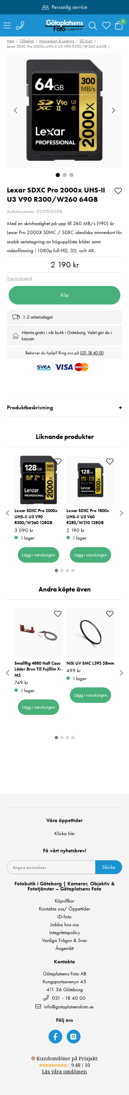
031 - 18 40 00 (68, 998)
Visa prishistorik (19, 278)
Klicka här (64, 833)
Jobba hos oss (64, 924)
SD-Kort (86, 41)
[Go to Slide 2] (65, 175)
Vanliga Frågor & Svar (64, 940)
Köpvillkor (64, 901)
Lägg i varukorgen (38, 555)
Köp (65, 294)
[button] (64, 110)
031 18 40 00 (92, 353)
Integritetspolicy (64, 932)
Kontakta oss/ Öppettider (64, 908)
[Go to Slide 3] (71, 175)
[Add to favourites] (118, 190)
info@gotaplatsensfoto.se (69, 1006)
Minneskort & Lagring (56, 41)
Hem (10, 41)
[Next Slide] (113, 110)
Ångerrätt (64, 948)
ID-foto (64, 916)
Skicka (108, 867)
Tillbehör (27, 41)
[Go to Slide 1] (58, 175)
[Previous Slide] (15, 110)
